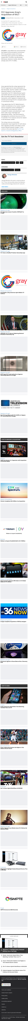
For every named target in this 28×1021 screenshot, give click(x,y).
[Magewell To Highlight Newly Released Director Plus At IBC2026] (14, 945)
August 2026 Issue (12, 5)
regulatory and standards (8, 162)
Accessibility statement (7, 1001)
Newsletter (24, 46)
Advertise (4, 1009)
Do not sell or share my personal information (11, 1012)
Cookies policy (5, 998)
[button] (1, 2)
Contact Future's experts (7, 992)
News (3, 18)
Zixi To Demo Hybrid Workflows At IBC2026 (15, 966)
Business (3, 8)
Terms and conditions (6, 989)
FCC (26, 5)
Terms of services (16, 147)
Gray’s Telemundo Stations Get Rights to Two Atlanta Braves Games (14, 961)
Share (4, 46)
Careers (3, 1004)
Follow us (17, 46)
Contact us (4, 1007)
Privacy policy (4, 995)
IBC (21, 5)
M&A (21, 162)
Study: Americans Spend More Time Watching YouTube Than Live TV (13, 956)
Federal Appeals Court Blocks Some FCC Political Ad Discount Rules (14, 971)
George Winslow (10, 18)
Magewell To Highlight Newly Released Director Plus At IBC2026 (13, 950)
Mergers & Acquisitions (11, 8)
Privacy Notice (18, 148)
